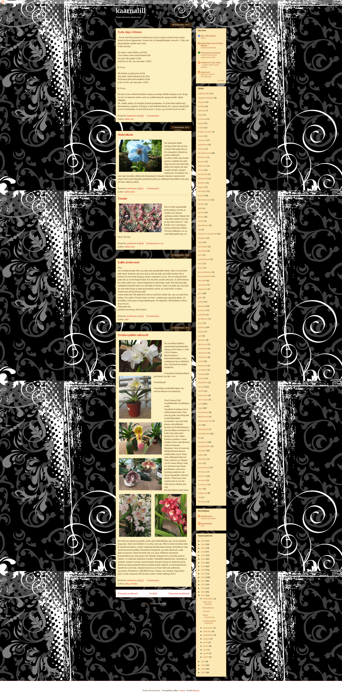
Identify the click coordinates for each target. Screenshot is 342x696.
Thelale (122, 198)
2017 (203, 574)
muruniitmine (204, 272)
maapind (202, 238)
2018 (203, 570)
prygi (200, 323)
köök (200, 208)
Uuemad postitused (128, 593)
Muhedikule (125, 134)
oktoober (207, 631)
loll (199, 230)
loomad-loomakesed (207, 234)
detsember (208, 599)
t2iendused (203, 412)
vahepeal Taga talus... (211, 62)
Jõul (202, 526)
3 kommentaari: (153, 188)
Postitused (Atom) (158, 603)
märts (206, 657)
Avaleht (153, 593)
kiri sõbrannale (208, 36)
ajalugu (201, 110)
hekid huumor (205, 132)
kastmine (202, 157)
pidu (200, 297)
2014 (203, 584)
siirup (201, 387)
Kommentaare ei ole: (155, 243)
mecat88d (202, 251)
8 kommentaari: (153, 316)
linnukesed (203, 225)
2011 (203, 595)
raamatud (202, 349)
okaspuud (202, 289)
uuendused (203, 467)
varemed (202, 480)
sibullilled (203, 382)
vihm (200, 489)
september (208, 635)
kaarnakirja (206, 524)
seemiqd (202, 374)
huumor (202, 140)
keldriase (202, 166)
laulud (127, 118)
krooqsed (202, 191)
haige (200, 123)
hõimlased (203, 145)
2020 (203, 563)
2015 (203, 581)
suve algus (203, 400)
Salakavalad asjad (208, 518)
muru (200, 268)
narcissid (202, 285)
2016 (203, 577)
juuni (206, 646)
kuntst (201, 195)
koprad (201, 187)
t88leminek (203, 417)
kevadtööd (202, 174)
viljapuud (202, 493)
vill (199, 497)
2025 (203, 544)
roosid (201, 361)
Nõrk (203, 38)
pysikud (201, 340)
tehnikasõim (204, 434)
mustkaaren (206, 516)
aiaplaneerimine (206, 98)
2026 (203, 541)
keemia (201, 162)
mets (200, 255)
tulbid (201, 455)
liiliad (201, 221)
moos (200, 264)
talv (132, 118)
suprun (182, 690)
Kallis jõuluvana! (128, 262)
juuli (205, 642)
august (206, 639)
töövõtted (202, 459)
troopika (134, 583)
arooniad (202, 119)
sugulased (203, 395)
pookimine (203, 319)
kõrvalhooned (204, 200)
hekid (200, 128)
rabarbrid (202, 353)
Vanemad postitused (178, 593)
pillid (200, 302)
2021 (203, 559)
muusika (202, 280)
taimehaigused (205, 421)
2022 (203, 555)
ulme (127, 319)
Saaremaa (202, 366)
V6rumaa (202, 472)
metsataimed (204, 259)
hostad (201, 136)
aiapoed (201, 102)
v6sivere (202, 476)
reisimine (202, 357)
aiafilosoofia (130, 191)
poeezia (201, 310)
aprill (206, 653)
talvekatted (203, 429)
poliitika (202, 315)
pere (200, 293)
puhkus (201, 327)
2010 (203, 661)
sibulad (201, 378)
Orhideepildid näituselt (133, 335)
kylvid (201, 212)
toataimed (202, 442)
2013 (203, 588)
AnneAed (205, 72)
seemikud (202, 370)
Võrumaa (202, 502)
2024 (203, 548)
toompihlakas (204, 446)
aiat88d (201, 106)
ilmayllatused (204, 153)
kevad (200, 170)
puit (200, 336)
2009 (203, 665)
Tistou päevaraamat (210, 53)
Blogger (196, 690)
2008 (203, 669)
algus (200, 115)
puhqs (127, 583)
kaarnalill (130, 11)
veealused (202, 484)
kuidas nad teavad (208, 48)
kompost (202, 183)
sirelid (201, 391)
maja (200, 242)
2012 (203, 592)
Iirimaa (201, 149)
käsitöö (201, 204)
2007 (203, 672)
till (199, 438)
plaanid (201, 306)
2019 (203, 566)
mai (205, 650)
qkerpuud (202, 344)
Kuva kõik (221, 80)
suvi (200, 404)
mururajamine (205, 276)
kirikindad (203, 179)
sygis (200, 408)
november (208, 628)
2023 (203, 552)
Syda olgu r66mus (130, 32)
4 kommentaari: (153, 115)
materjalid (203, 247)
